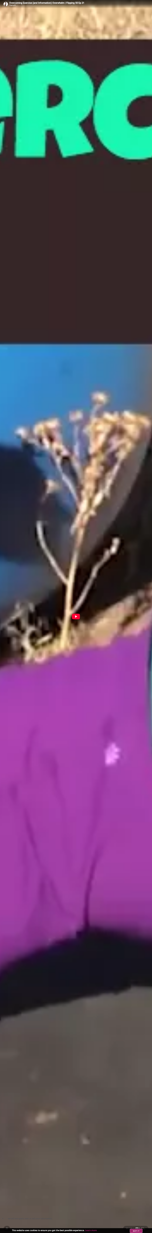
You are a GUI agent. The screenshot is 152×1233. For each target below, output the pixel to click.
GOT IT (136, 1231)
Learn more (91, 1230)
